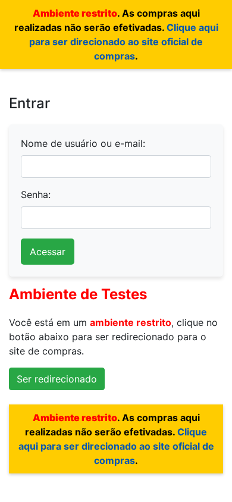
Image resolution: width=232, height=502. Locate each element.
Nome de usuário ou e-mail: (83, 143)
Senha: (36, 194)
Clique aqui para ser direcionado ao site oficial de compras (123, 41)
